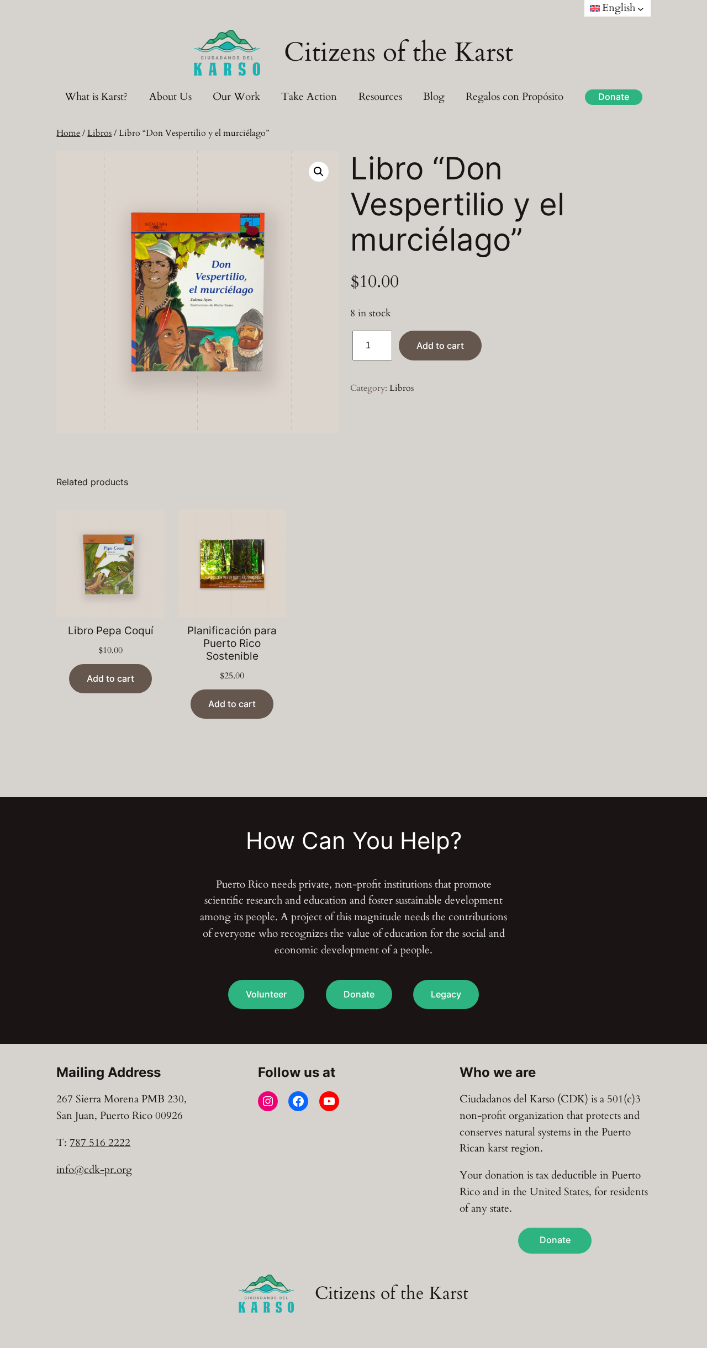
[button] (319, 172)
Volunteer (266, 994)
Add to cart (440, 345)
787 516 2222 (100, 1142)
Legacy (446, 994)
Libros (99, 133)
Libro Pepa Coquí (111, 630)
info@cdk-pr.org (94, 1170)
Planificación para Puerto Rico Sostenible (232, 643)
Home (68, 133)
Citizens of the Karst (398, 52)
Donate (613, 97)
